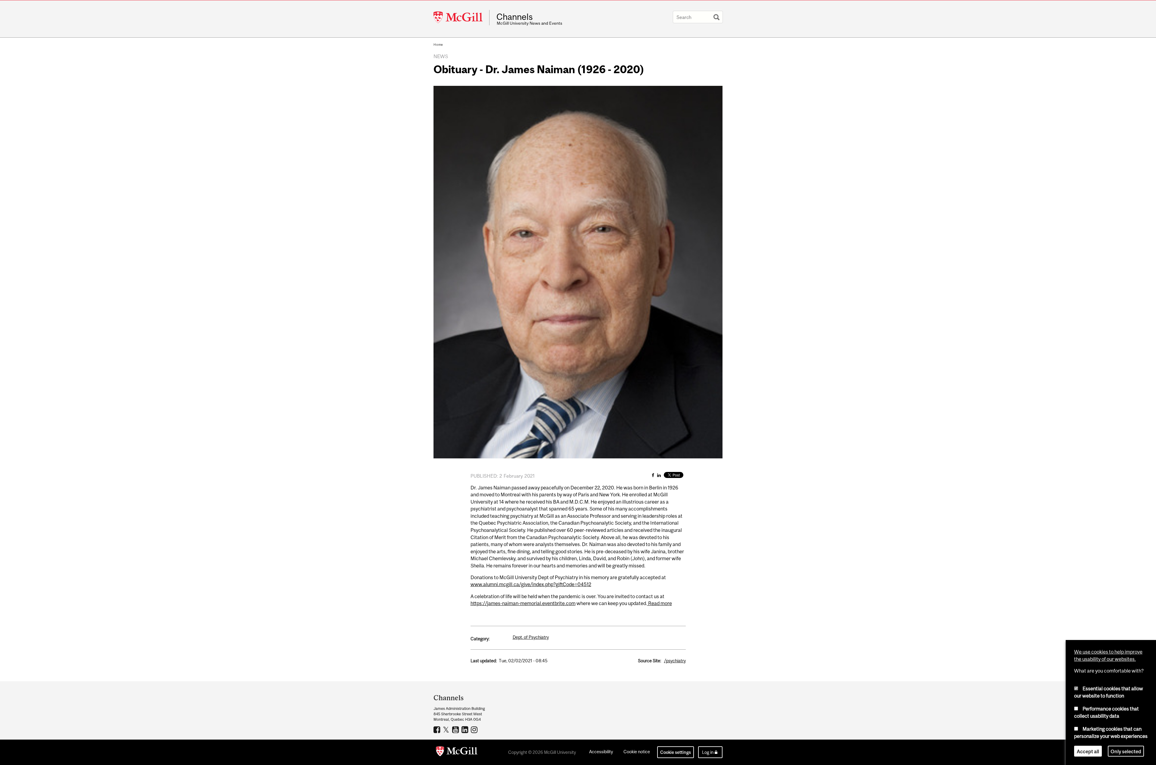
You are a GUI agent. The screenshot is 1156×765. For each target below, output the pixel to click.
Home (438, 44)
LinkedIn (465, 729)
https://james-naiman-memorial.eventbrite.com (523, 603)
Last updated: (484, 660)
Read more (659, 603)
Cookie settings (675, 752)
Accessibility (601, 751)
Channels (514, 16)
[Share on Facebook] (653, 475)
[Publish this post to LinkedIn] (659, 475)
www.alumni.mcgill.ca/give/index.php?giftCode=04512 (531, 584)
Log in (707, 752)
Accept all (1088, 751)
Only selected (1126, 751)
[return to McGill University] (457, 752)
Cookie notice (636, 751)
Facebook (438, 729)
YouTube (456, 729)
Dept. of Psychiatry (531, 637)
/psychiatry (675, 660)
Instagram (475, 729)
